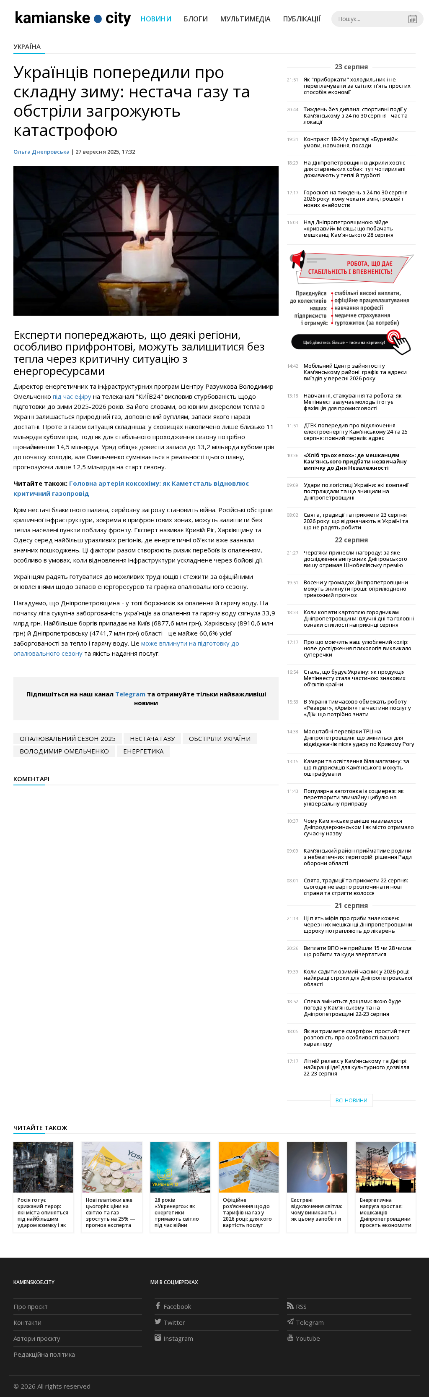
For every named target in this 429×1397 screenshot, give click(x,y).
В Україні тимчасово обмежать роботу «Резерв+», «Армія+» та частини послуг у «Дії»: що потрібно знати (357, 707)
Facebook (177, 1306)
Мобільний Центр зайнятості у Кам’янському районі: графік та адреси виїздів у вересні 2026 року (355, 372)
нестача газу (152, 738)
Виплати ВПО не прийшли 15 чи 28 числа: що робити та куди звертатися (358, 951)
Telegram (130, 694)
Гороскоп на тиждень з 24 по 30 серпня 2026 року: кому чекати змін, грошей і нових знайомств (356, 198)
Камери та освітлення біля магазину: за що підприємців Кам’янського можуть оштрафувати (356, 767)
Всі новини (351, 1100)
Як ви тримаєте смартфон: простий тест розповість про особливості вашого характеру (357, 1037)
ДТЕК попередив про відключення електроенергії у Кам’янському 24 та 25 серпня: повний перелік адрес (356, 431)
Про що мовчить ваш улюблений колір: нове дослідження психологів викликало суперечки (357, 648)
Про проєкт (30, 1306)
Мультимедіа (245, 19)
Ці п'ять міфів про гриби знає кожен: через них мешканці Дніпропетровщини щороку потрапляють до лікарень (358, 924)
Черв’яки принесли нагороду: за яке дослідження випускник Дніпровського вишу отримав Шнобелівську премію (355, 558)
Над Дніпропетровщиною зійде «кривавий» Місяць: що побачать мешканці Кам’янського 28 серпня (348, 228)
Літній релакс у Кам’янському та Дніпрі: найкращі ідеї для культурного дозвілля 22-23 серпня (356, 1067)
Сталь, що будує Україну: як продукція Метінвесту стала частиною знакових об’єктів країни (355, 678)
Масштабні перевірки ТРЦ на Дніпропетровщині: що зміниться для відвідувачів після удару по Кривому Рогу (359, 737)
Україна (27, 46)
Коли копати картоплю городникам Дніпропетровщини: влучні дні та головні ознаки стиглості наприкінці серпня (359, 618)
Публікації (302, 19)
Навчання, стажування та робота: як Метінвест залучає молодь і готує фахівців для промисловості (353, 401)
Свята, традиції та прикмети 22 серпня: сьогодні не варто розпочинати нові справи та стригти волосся (356, 886)
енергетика (143, 751)
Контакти (27, 1322)
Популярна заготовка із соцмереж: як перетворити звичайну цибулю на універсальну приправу (354, 797)
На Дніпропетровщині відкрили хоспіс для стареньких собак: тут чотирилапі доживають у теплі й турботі (355, 169)
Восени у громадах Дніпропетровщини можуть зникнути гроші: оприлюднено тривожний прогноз (356, 588)
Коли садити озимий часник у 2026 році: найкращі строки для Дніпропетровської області (358, 977)
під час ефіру (72, 396)
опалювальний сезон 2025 (68, 738)
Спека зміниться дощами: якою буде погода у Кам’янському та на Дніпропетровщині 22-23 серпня (352, 1007)
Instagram (178, 1338)
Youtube (308, 1338)
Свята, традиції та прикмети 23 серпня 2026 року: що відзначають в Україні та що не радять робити (356, 521)
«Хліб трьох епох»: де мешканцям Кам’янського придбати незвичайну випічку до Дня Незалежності (355, 461)
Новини (156, 19)
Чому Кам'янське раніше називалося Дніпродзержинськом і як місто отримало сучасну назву (359, 827)
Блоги (196, 19)
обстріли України (220, 738)
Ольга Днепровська (41, 151)
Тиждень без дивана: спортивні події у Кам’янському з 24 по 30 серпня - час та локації (356, 115)
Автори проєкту (36, 1338)
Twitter (174, 1322)
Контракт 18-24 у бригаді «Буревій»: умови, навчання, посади (351, 142)
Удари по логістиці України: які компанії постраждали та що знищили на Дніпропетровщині (356, 491)
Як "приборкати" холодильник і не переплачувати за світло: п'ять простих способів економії (357, 85)
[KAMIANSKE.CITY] (73, 18)
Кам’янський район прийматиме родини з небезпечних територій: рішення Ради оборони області (358, 857)
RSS (301, 1306)
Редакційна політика (44, 1354)
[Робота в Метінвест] (351, 302)
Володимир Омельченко (64, 751)
